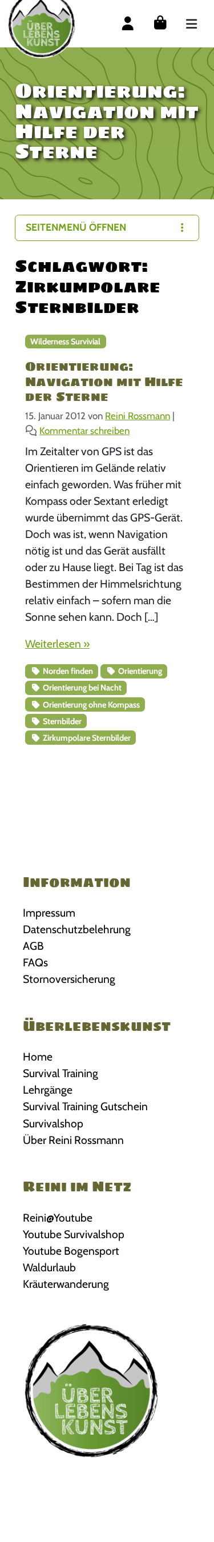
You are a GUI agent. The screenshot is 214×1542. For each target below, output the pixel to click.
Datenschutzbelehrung (77, 929)
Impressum (49, 912)
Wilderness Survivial (65, 341)
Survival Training (60, 1073)
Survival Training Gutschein (85, 1106)
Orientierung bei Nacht (81, 687)
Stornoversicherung (69, 979)
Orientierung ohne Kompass (90, 705)
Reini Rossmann (137, 415)
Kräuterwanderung (66, 1284)
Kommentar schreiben (84, 430)
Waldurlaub (49, 1267)
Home (38, 1056)
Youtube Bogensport (71, 1251)
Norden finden (67, 671)
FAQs (35, 962)
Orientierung (139, 671)
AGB (33, 946)
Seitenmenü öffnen (76, 227)
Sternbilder (61, 721)
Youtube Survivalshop (73, 1234)
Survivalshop (53, 1123)
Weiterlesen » (57, 643)
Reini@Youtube (57, 1217)
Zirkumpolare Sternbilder (86, 738)
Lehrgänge (47, 1090)
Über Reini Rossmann (73, 1140)
